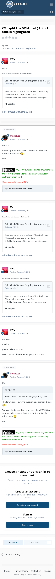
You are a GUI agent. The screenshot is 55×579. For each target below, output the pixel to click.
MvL (6, 45)
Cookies (47, 571)
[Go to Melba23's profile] (5, 138)
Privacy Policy (21, 571)
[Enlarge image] (21, 153)
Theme (7, 571)
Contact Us (36, 571)
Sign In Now (27, 525)
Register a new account (27, 505)
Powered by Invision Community (27, 574)
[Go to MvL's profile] (5, 61)
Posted (20, 62)
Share (14, 542)
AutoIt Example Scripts (28, 48)
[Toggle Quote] (6, 390)
